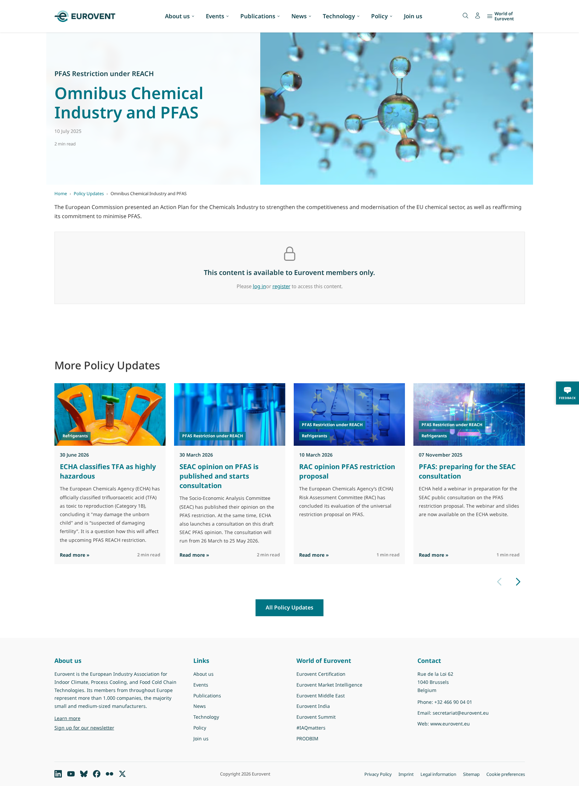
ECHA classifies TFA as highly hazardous (108, 471)
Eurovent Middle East (320, 695)
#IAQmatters (310, 727)
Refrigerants (75, 436)
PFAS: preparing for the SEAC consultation (467, 471)
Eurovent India (313, 706)
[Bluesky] (84, 774)
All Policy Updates (289, 607)
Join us (413, 16)
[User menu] (477, 15)
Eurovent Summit (316, 717)
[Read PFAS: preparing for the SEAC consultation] (469, 414)
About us (177, 16)
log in (259, 286)
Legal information (438, 774)
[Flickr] (109, 774)
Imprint (406, 774)
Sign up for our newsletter (84, 727)
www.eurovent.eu (450, 723)
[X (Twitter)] (122, 774)
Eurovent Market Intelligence (329, 684)
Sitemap (471, 774)
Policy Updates (89, 193)
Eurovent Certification (320, 674)
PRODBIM (307, 738)
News (299, 16)
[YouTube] (71, 774)
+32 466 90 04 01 (453, 702)
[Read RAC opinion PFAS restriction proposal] (349, 414)
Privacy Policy (378, 774)
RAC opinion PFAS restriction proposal (347, 471)
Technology (339, 16)
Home (60, 193)
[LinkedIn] (58, 774)
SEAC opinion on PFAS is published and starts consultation (219, 476)
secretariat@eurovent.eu (461, 713)
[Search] (465, 15)
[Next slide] (518, 581)
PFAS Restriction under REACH (104, 73)
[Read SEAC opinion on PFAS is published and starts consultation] (229, 414)
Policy (379, 16)
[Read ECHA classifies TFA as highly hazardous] (110, 414)
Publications (257, 16)
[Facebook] (96, 774)
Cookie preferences (505, 774)
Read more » (75, 554)
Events (215, 16)
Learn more (84, 718)
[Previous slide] (499, 581)
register (281, 286)
